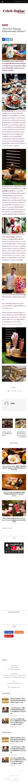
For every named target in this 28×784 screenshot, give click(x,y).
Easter (14, 387)
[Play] (6, 552)
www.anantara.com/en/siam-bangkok (12, 324)
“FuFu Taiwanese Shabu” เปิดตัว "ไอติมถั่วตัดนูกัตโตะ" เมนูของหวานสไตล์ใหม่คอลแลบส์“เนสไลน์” (14, 467)
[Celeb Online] (14, 11)
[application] (14, 547)
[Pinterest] (18, 391)
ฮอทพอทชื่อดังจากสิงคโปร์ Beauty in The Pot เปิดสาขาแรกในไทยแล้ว (21, 434)
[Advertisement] (14, 582)
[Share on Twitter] (7, 39)
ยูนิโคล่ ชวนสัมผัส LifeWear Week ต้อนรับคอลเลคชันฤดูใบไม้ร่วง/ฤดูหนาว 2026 (17, 700)
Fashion (12, 704)
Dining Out (4, 25)
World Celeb (13, 715)
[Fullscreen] (21, 552)
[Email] (20, 391)
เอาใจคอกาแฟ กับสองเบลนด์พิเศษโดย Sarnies (7, 433)
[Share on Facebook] (3, 39)
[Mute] (19, 552)
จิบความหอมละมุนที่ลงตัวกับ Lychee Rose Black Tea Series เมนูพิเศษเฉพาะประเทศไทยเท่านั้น (14, 520)
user (12, 403)
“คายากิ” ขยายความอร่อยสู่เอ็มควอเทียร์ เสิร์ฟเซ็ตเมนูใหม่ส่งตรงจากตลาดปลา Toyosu (14, 494)
